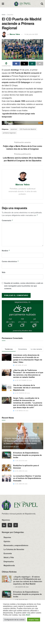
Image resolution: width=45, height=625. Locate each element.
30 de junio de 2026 (20, 471)
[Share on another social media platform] (39, 63)
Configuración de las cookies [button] (14, 619)
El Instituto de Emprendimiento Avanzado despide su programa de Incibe (27, 455)
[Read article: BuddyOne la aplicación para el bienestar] (6, 467)
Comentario (7, 220)
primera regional (9, 133)
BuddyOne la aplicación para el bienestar (26, 466)
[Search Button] (42, 3)
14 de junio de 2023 (31, 34)
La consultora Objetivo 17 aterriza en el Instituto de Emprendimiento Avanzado (27, 478)
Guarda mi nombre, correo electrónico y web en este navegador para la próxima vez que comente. (23, 286)
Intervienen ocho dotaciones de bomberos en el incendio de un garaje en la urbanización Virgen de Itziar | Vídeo (27, 358)
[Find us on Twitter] (10, 525)
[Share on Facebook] (16, 63)
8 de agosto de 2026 (12, 447)
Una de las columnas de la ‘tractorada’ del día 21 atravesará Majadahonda (26, 387)
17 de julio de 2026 (20, 460)
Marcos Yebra (15, 34)
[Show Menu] (3, 3)
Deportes (10, 14)
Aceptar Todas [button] (34, 619)
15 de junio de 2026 (20, 484)
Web (3, 272)
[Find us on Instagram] (15, 525)
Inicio (3, 14)
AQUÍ (28, 614)
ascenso (14, 129)
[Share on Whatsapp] (32, 63)
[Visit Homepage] (22, 3)
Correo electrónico (10, 261)
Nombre (6, 250)
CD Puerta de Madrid (28, 129)
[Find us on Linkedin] (4, 525)
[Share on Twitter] (24, 63)
